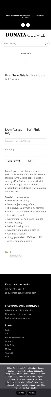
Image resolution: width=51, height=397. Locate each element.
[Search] (47, 43)
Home (8, 75)
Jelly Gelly (9, 345)
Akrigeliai (24, 75)
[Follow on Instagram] (28, 25)
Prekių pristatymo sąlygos (17, 318)
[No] (47, 380)
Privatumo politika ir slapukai (19, 310)
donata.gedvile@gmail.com (23, 292)
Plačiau (32, 393)
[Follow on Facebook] (23, 25)
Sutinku (20, 393)
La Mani (9, 341)
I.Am (15, 75)
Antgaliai (9, 352)
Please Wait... (16, 256)
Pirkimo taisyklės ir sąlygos (18, 314)
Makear (8, 349)
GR (6, 333)
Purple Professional (14, 337)
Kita (7, 356)
